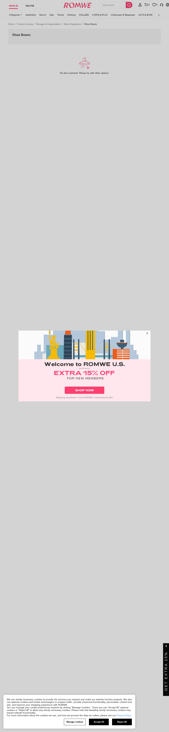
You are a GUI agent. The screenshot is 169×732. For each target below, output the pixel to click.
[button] (147, 334)
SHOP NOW (84, 390)
